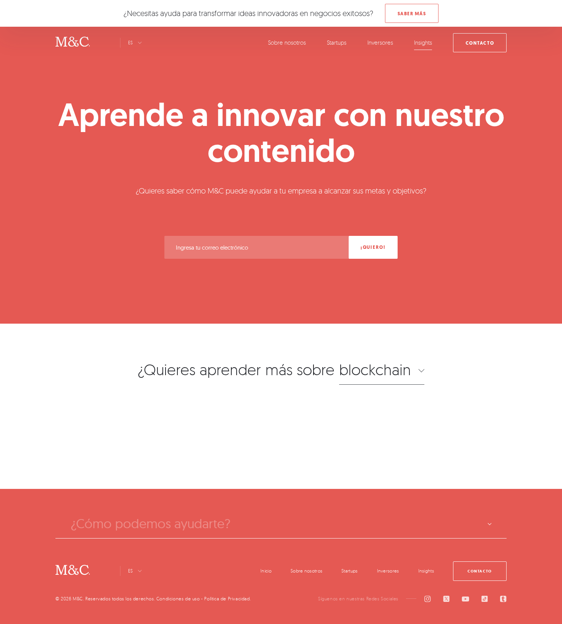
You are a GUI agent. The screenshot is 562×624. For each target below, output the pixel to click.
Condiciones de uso (178, 598)
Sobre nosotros (287, 42)
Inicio (265, 571)
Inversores (380, 42)
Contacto (480, 43)
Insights (423, 42)
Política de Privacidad (227, 598)
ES (130, 42)
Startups (336, 42)
